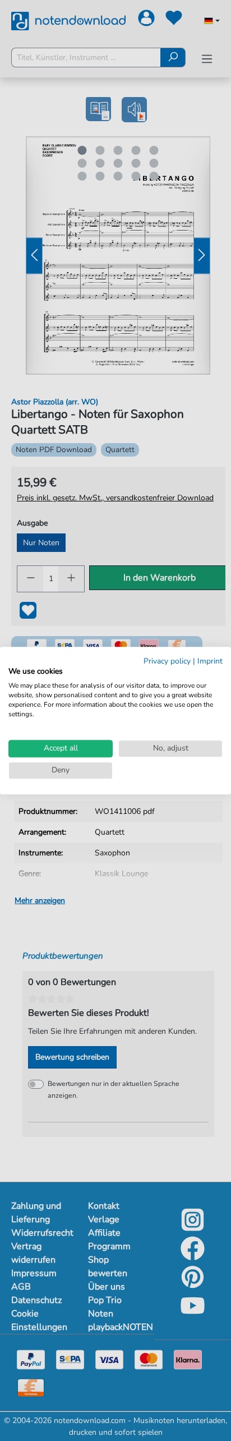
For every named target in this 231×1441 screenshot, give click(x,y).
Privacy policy (167, 661)
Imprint (210, 661)
